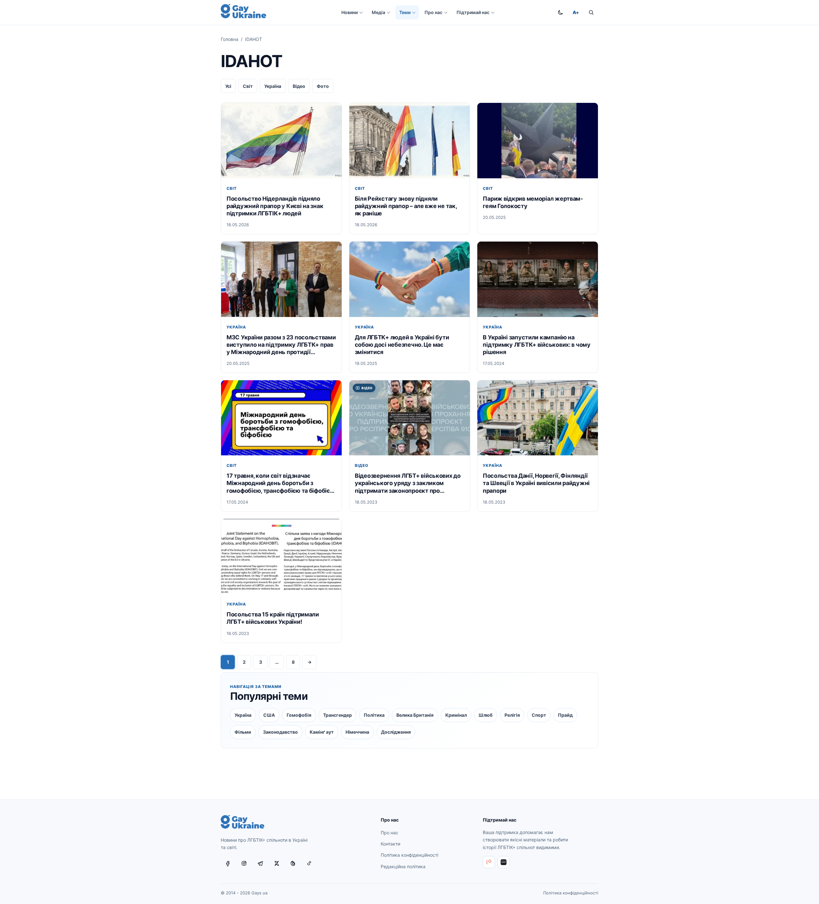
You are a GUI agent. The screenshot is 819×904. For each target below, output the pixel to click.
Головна (229, 39)
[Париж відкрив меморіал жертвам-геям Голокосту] (537, 140)
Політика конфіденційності (409, 855)
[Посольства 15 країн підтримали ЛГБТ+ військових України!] (281, 556)
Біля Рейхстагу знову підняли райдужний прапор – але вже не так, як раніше (406, 206)
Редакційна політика (403, 866)
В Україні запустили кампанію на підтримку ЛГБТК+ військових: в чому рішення (537, 344)
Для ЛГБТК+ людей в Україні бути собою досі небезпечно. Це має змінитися (402, 344)
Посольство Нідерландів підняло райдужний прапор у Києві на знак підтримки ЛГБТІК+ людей (275, 206)
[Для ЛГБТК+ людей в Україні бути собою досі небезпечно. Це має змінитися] (409, 279)
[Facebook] (228, 863)
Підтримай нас (473, 12)
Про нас (433, 12)
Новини (349, 12)
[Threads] (293, 863)
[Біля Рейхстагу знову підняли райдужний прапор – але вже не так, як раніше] (409, 140)
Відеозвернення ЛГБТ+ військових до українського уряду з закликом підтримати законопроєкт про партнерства (408, 483)
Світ (248, 86)
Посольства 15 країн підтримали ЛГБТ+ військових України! (273, 618)
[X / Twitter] (277, 863)
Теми (404, 12)
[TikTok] (309, 863)
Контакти (390, 843)
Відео (299, 86)
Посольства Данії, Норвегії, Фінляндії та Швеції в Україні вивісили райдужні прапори (536, 483)
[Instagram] (244, 863)
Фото (323, 86)
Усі (228, 86)
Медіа (378, 12)
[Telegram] (260, 863)
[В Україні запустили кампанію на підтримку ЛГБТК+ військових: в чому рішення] (537, 279)
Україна (272, 86)
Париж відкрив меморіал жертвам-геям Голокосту (533, 202)
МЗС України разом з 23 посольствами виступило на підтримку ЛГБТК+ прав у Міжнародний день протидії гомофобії (281, 345)
